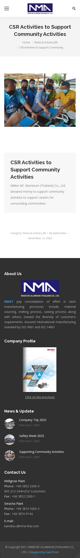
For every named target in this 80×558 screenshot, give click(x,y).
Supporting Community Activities (41, 452)
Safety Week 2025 (31, 436)
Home (26, 42)
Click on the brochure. (40, 397)
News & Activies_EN (46, 42)
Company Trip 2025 (32, 420)
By (58, 233)
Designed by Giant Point (44, 552)
